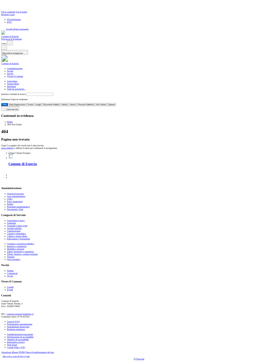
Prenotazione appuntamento (19, 324)
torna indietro (7, 148)
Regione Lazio (8, 14)
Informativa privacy (16, 342)
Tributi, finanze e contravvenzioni (22, 254)
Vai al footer (21, 12)
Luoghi (38, 105)
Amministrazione (15, 68)
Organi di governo (15, 194)
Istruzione (11, 86)
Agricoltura (12, 81)
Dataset (111, 105)
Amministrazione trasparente (20, 334)
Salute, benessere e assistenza (20, 251)
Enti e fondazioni (15, 201)
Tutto (4, 105)
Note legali (12, 345)
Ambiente (11, 223)
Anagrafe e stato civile (17, 226)
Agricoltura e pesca (16, 220)
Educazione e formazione (18, 239)
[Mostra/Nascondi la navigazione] (4, 47)
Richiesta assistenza (16, 329)
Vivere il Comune (15, 76)
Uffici (9, 199)
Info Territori (101, 105)
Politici (10, 204)
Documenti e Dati (15, 209)
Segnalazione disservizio (18, 327)
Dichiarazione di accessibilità (20, 337)
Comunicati (12, 273)
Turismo (10, 257)
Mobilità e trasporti (15, 249)
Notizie (65, 105)
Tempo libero (13, 84)
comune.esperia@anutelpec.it (20, 314)
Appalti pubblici (14, 228)
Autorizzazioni (13, 231)
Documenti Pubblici (51, 105)
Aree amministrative (16, 196)
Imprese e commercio (16, 246)
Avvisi (10, 276)
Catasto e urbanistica (16, 233)
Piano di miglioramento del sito (39, 352)
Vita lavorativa (13, 259)
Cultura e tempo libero (17, 236)
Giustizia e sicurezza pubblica (20, 244)
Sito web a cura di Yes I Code (16, 356)
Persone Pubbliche (86, 105)
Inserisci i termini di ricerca (13, 94)
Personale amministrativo (18, 207)
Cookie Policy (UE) (16, 347)
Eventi (30, 105)
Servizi (10, 73)
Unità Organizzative (17, 105)
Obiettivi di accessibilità (18, 339)
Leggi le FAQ (13, 321)
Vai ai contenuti (8, 12)
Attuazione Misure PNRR (13, 352)
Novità (10, 71)
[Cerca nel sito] (10, 42)
